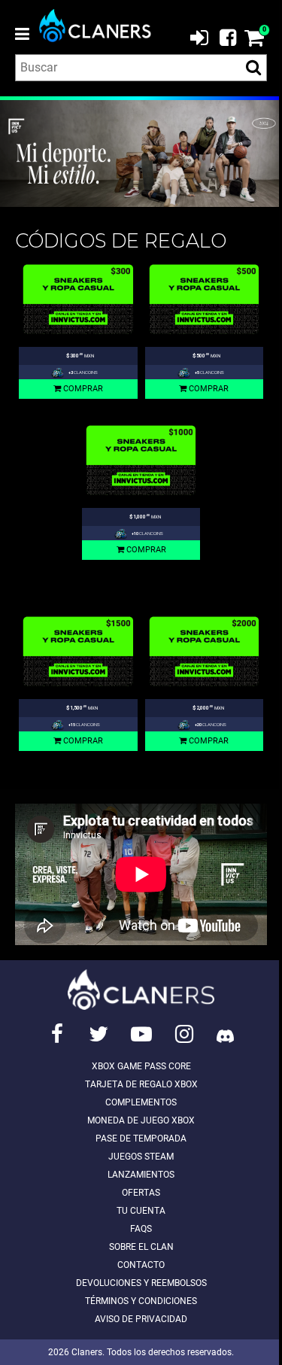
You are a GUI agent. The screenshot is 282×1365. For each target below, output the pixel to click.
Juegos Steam (141, 1156)
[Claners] (101, 25)
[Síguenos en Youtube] (141, 1034)
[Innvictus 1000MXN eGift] (141, 460)
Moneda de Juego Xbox (141, 1120)
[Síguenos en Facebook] (57, 1034)
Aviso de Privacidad (141, 1319)
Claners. (88, 1352)
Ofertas (141, 1192)
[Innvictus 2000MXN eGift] (204, 651)
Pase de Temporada (141, 1138)
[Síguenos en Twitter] (98, 1034)
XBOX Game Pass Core (141, 1066)
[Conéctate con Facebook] (222, 36)
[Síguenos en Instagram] (184, 1034)
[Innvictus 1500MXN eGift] (78, 651)
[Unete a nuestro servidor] (225, 1034)
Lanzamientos (141, 1174)
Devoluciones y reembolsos (141, 1283)
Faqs (141, 1229)
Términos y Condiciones (141, 1301)
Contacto (141, 1265)
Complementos (141, 1102)
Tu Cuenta (141, 1210)
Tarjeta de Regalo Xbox (141, 1084)
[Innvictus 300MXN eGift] (78, 299)
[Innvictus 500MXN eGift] (204, 299)
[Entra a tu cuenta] (199, 36)
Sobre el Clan (141, 1247)
